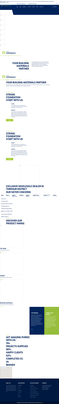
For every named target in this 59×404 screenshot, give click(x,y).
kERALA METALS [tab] (3, 198)
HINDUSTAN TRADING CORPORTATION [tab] (14, 196)
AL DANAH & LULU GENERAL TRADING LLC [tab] (36, 195)
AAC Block (19, 395)
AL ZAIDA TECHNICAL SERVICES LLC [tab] (47, 195)
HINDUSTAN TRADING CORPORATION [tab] (6, 203)
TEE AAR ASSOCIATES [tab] (8, 195)
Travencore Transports (33, 390)
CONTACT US (41, 6)
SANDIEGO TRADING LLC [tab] (55, 195)
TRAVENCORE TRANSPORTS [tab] (21, 195)
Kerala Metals (32, 385)
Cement (19, 388)
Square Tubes (20, 390)
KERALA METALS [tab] (2, 195)
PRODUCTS (29, 6)
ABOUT (20, 6)
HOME (17, 6)
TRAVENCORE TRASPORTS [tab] (5, 206)
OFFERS (37, 6)
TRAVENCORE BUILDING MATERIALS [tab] (6, 208)
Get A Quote (54, 6)
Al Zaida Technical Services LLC (34, 395)
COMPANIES (24, 6)
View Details (2, 306)
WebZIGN (40, 402)
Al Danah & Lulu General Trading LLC (34, 393)
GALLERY (33, 6)
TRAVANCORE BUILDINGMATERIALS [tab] (28, 196)
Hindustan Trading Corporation (34, 388)
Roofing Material (20, 385)
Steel (18, 393)
